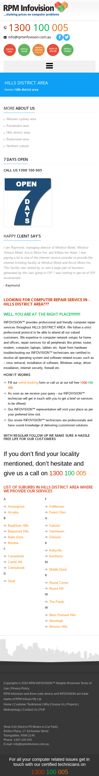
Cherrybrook (16, 568)
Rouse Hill (56, 588)
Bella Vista (15, 537)
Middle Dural (58, 569)
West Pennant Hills (62, 615)
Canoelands (16, 556)
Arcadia (13, 512)
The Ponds (56, 602)
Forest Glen (57, 512)
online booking (28, 382)
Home (9, 90)
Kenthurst (56, 556)
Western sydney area (21, 119)
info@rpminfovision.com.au (29, 37)
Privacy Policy (20, 688)
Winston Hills (58, 626)
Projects (72, 704)
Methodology (12, 709)
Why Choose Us (54, 704)
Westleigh (56, 621)
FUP (42, 709)
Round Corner (58, 583)
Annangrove (16, 506)
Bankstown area (17, 139)
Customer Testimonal (28, 704)
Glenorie (55, 537)
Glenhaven (56, 531)
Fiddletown (56, 506)
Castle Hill (15, 562)
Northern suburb (17, 146)
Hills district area (18, 132)
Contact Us (30, 709)
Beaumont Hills (18, 531)
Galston (54, 525)
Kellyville (55, 550)
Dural (11, 581)
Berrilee (13, 543)
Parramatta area (17, 126)
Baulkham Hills (18, 525)
